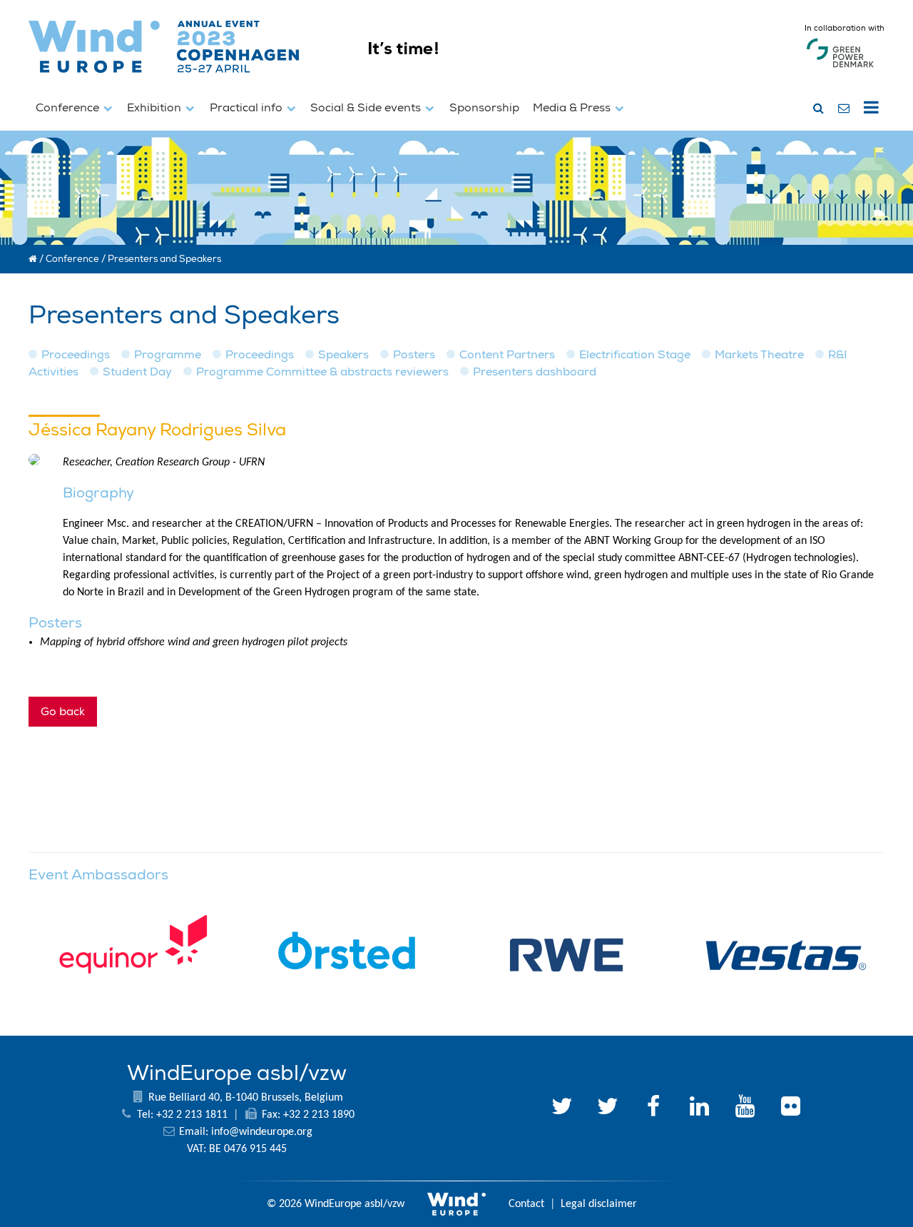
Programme (167, 355)
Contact (526, 1204)
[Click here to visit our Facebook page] (653, 1108)
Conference (69, 108)
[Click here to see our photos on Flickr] (790, 1108)
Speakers (343, 355)
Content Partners (507, 355)
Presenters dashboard (534, 372)
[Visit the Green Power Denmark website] (840, 68)
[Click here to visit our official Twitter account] (562, 1108)
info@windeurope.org (261, 1132)
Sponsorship (484, 108)
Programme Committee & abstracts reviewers (322, 372)
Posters (414, 355)
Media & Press (573, 108)
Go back (63, 712)
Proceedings (75, 355)
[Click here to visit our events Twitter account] (608, 1108)
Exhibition (155, 108)
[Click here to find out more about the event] (530, 79)
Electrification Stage (634, 355)
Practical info (247, 108)
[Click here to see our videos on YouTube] (745, 1108)
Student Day (137, 372)
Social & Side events (367, 108)
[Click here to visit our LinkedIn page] (699, 1108)
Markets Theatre (759, 355)
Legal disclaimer (599, 1204)
